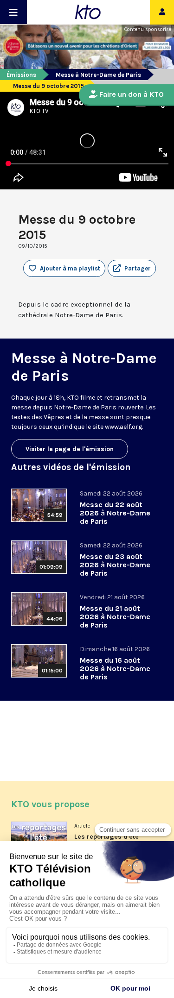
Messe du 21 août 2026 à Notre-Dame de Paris (115, 616)
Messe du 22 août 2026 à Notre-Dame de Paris (115, 513)
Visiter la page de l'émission (70, 449)
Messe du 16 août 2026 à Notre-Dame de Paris (115, 668)
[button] (132, 268)
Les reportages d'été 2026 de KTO (106, 840)
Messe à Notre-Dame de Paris (98, 74)
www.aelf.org (123, 427)
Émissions (21, 74)
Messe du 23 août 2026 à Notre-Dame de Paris (115, 564)
